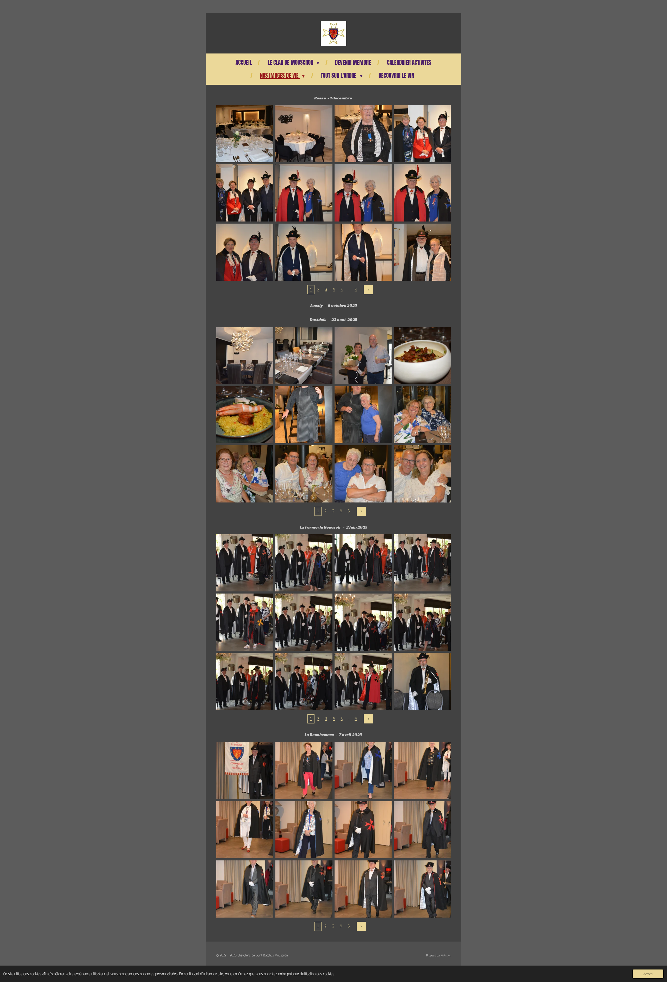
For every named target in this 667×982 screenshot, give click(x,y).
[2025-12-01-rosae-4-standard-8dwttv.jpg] (363, 133)
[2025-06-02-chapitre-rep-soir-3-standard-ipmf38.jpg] (363, 562)
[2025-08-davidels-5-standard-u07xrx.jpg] (244, 414)
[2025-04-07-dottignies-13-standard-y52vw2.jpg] (422, 889)
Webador (446, 955)
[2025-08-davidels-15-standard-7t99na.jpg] (363, 474)
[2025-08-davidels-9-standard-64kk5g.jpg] (363, 414)
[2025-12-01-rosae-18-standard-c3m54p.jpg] (422, 252)
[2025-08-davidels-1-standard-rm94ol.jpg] (244, 355)
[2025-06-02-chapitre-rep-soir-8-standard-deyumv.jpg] (422, 622)
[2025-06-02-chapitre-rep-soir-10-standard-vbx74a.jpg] (304, 681)
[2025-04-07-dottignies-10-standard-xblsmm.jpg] (244, 889)
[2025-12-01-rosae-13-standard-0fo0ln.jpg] (244, 252)
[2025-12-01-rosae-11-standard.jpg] (422, 193)
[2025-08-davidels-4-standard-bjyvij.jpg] (422, 355)
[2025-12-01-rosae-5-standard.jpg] (422, 133)
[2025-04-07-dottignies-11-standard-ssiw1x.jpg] (304, 889)
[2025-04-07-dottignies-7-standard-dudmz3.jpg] (304, 829)
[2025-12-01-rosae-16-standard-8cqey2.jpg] (363, 252)
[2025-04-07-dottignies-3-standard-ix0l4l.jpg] (304, 770)
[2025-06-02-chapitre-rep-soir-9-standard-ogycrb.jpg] (244, 681)
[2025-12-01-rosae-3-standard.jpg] (304, 133)
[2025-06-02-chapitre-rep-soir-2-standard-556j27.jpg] (304, 562)
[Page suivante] (368, 289)
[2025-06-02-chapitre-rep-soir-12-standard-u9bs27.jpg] (422, 681)
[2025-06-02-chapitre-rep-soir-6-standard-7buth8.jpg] (304, 622)
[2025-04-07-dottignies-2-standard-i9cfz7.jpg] (244, 770)
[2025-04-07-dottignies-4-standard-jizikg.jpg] (363, 770)
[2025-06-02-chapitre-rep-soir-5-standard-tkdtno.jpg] (244, 622)
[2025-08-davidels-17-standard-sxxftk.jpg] (422, 474)
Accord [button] (648, 974)
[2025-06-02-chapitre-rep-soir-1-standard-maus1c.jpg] (244, 562)
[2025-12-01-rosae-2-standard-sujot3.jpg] (244, 133)
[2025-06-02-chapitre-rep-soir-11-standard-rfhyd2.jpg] (363, 681)
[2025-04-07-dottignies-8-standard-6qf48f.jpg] (363, 829)
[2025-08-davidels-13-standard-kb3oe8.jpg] (244, 474)
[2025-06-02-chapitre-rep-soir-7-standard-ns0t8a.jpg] (363, 622)
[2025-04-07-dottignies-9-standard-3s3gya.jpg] (422, 829)
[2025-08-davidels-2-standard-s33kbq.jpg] (304, 355)
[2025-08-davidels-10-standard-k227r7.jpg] (422, 414)
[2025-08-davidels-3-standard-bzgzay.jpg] (363, 355)
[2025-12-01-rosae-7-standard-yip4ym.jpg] (244, 193)
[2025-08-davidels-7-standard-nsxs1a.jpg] (304, 414)
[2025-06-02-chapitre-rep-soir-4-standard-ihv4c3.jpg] (422, 562)
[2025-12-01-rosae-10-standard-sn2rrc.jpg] (363, 193)
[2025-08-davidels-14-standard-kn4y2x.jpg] (304, 474)
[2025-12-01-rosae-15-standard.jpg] (304, 252)
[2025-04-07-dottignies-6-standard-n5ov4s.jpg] (244, 829)
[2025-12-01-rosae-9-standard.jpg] (304, 193)
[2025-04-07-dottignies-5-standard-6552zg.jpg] (422, 770)
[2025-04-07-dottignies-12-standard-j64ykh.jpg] (363, 889)
